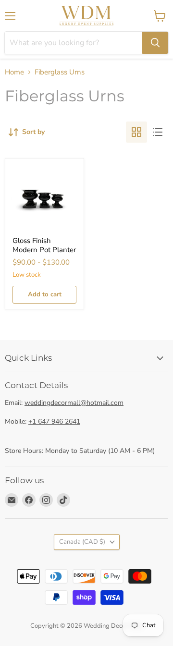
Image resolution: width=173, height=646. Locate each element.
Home (14, 72)
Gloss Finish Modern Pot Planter (44, 245)
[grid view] (136, 132)
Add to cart (45, 294)
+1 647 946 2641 (54, 421)
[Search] (155, 43)
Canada (82, 541)
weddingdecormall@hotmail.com (74, 402)
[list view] (157, 132)
